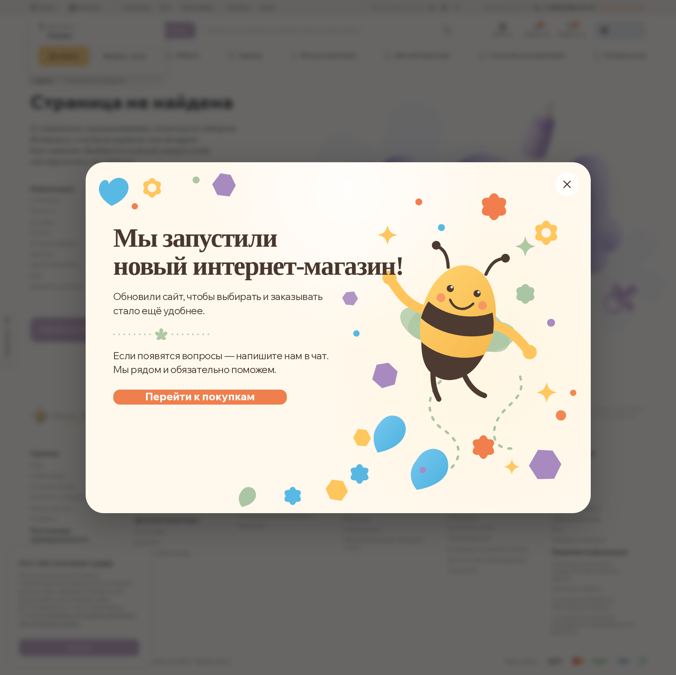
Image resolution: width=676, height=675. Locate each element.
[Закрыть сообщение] (567, 184)
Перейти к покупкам (200, 396)
